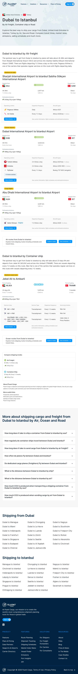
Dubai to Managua (10, 522)
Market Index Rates (28, 648)
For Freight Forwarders (44, 642)
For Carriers (44, 647)
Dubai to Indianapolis (11, 531)
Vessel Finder (26, 651)
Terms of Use (38, 670)
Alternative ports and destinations (12, 396)
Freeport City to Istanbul (63, 573)
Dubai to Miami (8, 526)
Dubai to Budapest (10, 544)
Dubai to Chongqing (36, 522)
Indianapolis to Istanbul (12, 573)
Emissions (25, 655)
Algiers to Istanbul (60, 581)
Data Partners (7, 644)
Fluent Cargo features (9, 400)
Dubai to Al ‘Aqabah (36, 544)
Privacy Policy (50, 670)
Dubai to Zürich (34, 535)
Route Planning (27, 638)
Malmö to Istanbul (60, 568)
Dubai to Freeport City (62, 531)
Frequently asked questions (11, 394)
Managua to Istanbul (11, 564)
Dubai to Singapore (10, 539)
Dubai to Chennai (9, 548)
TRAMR (72, 285)
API (22, 662)
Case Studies (63, 655)
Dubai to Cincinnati (61, 544)
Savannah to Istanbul (62, 586)
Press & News (63, 648)
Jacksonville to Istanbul (38, 590)
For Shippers (44, 638)
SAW (73, 86)
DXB (8, 138)
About (60, 638)
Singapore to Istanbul (11, 581)
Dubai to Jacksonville (37, 548)
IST (73, 138)
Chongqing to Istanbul (37, 564)
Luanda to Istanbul (36, 573)
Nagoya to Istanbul (61, 564)
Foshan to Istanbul (61, 577)
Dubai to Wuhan (60, 535)
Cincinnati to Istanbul (11, 568)
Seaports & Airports (10, 648)
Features (5, 638)
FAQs (60, 641)
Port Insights (26, 658)
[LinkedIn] (3, 625)
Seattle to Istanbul (35, 581)
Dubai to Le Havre (35, 526)
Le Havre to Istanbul (36, 568)
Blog (60, 644)
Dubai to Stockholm (61, 526)
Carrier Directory (8, 651)
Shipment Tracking (28, 641)
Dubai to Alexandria (61, 539)
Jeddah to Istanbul (36, 586)
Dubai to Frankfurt (10, 535)
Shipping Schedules (28, 644)
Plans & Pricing (8, 641)
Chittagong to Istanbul (12, 590)
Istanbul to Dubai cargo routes (11, 398)
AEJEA (9, 285)
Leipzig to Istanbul (10, 577)
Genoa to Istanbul (35, 577)
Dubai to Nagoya (60, 522)
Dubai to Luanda (35, 531)
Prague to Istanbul (10, 586)
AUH (8, 199)
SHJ (8, 86)
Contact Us (62, 658)
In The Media (63, 651)
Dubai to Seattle (34, 539)
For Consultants (46, 651)
